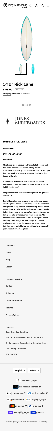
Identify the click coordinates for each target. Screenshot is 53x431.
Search (9, 266)
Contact (9, 286)
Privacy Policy (12, 315)
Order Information (14, 300)
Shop (8, 259)
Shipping (7, 93)
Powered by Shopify (39, 422)
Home (8, 252)
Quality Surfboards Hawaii (22, 422)
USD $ (33, 370)
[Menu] (48, 6)
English (18, 370)
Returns (9, 307)
